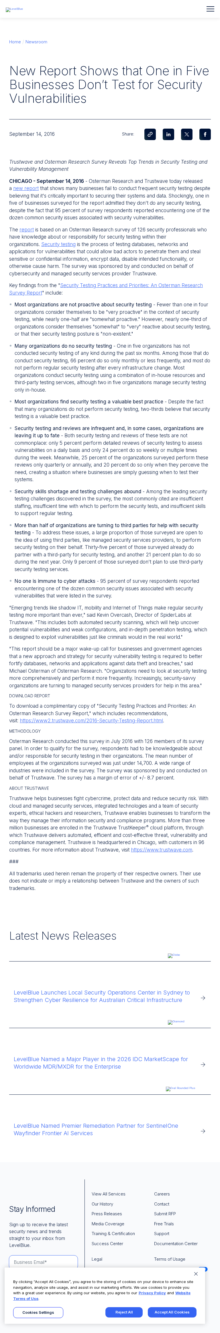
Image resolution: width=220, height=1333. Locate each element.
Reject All (124, 1312)
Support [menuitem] (161, 1233)
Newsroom (36, 42)
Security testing (58, 244)
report (26, 230)
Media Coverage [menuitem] (108, 1223)
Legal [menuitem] (97, 1259)
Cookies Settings (38, 1312)
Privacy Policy (152, 1293)
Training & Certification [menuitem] (113, 1233)
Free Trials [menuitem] (164, 1223)
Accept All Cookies (172, 1312)
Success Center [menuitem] (107, 1243)
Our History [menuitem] (102, 1204)
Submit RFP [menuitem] (165, 1213)
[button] (210, 8)
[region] (105, 1296)
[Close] (196, 1274)
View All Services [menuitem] (108, 1194)
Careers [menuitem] (162, 1194)
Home (15, 42)
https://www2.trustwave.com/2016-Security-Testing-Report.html (91, 720)
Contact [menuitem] (161, 1204)
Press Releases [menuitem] (107, 1213)
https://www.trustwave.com (161, 850)
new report (26, 188)
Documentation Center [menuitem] (176, 1243)
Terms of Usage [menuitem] (169, 1259)
